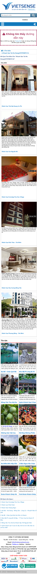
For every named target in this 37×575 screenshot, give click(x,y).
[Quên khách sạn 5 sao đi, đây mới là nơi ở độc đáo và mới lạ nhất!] (27, 384)
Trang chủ (18, 41)
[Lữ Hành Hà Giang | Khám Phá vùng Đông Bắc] (2, 51)
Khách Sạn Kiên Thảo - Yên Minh (11, 242)
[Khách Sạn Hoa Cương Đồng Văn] (19, 260)
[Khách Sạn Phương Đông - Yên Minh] (19, 305)
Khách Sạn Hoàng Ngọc (9, 507)
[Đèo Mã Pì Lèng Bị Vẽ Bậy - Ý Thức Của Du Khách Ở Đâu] (27, 353)
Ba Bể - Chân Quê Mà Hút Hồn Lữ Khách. (14, 515)
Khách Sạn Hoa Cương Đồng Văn (11, 288)
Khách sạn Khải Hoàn (8, 505)
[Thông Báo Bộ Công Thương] (9, 569)
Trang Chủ (18, 6)
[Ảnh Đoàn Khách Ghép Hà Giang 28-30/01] (27, 476)
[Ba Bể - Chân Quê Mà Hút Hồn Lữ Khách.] (9, 353)
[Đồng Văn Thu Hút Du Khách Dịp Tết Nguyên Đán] (9, 384)
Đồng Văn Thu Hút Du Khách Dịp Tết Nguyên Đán (17, 523)
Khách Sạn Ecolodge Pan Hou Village (13, 197)
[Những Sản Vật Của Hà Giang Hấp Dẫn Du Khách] (9, 414)
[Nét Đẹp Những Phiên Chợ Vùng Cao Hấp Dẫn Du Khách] (27, 414)
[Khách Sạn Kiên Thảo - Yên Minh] (19, 214)
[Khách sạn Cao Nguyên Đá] (19, 123)
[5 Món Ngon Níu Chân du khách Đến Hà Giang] (27, 445)
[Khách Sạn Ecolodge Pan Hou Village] (19, 169)
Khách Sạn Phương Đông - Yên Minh (13, 333)
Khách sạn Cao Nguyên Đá (10, 151)
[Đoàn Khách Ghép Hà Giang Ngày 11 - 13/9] (9, 476)
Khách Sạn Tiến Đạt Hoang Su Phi (12, 106)
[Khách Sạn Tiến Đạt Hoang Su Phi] (19, 78)
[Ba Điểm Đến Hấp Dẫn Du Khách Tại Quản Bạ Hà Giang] (9, 445)
